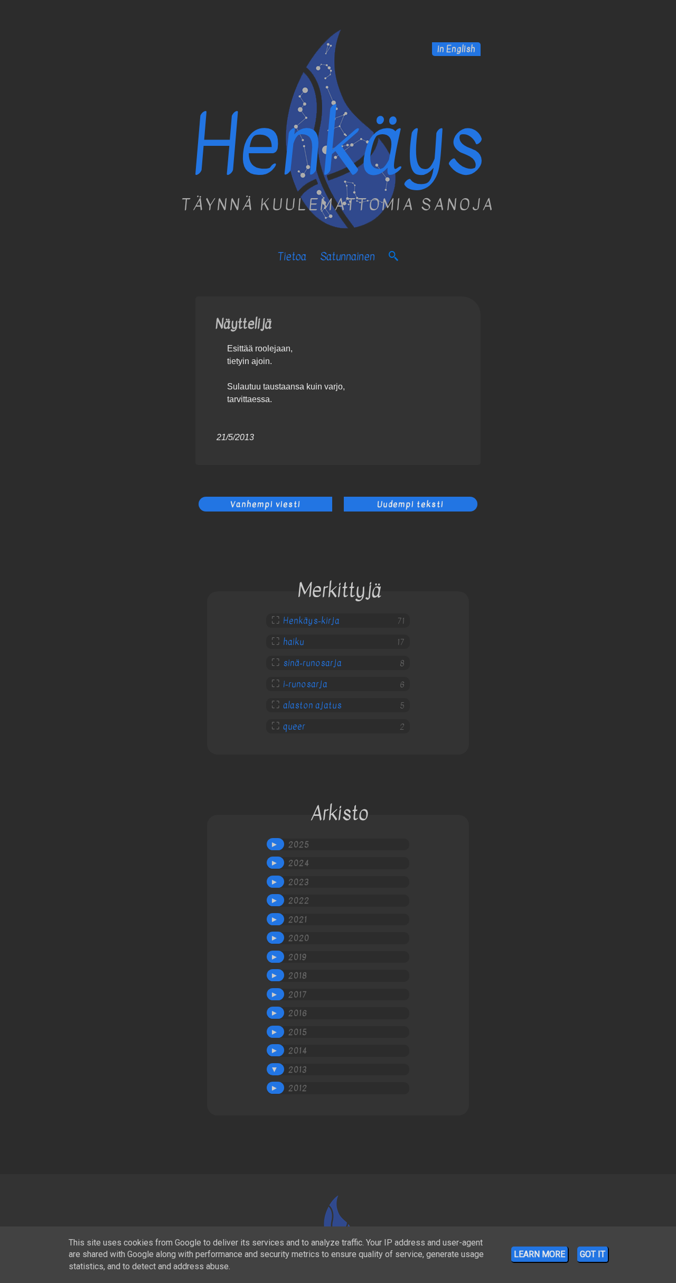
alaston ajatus (312, 705)
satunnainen (347, 256)
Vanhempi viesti (265, 504)
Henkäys (338, 146)
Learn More (539, 1254)
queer (294, 726)
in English (456, 49)
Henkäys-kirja (311, 621)
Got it (592, 1254)
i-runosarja (305, 684)
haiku (293, 642)
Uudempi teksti (410, 504)
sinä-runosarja (312, 663)
